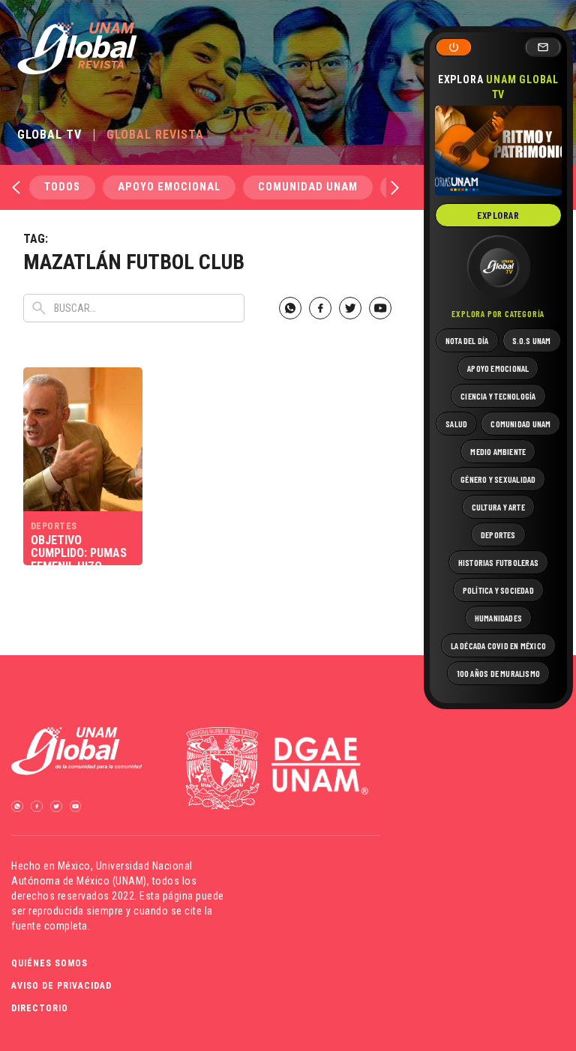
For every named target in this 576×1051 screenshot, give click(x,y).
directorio (39, 1008)
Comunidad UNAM (308, 187)
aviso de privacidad (61, 986)
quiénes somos (49, 963)
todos (62, 187)
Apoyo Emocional (169, 187)
